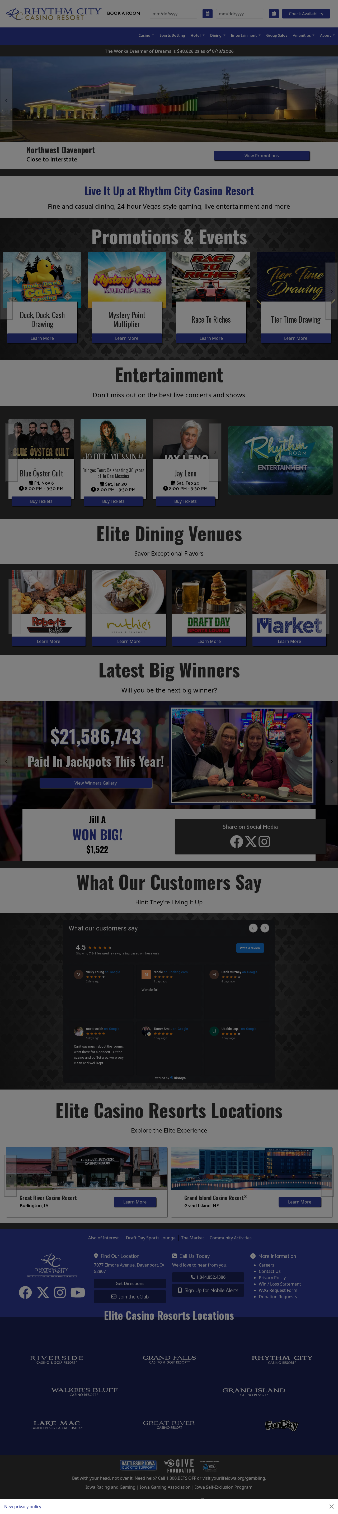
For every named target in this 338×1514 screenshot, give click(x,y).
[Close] (331, 1506)
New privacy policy (22, 1507)
